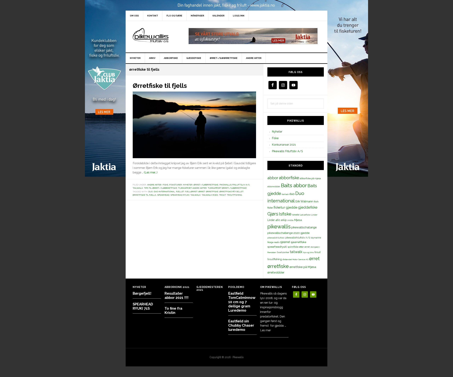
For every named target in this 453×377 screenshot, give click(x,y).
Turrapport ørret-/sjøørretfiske (227, 188)
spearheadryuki (277, 246)
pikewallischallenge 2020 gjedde (288, 233)
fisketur (279, 207)
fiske (270, 207)
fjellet (180, 191)
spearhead (163, 195)
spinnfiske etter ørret (299, 246)
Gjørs (272, 214)
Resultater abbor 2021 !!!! (176, 295)
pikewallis (279, 226)
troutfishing (234, 195)
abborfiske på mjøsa (310, 178)
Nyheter (188, 184)
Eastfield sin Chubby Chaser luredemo (241, 325)
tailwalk (195, 195)
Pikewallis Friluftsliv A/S (234, 184)
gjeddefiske (307, 207)
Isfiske (285, 214)
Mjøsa (298, 220)
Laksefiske (305, 215)
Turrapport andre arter (192, 188)
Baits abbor (294, 185)
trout (222, 195)
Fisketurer (175, 184)
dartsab (285, 194)
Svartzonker (283, 252)
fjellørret (191, 191)
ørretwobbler (275, 272)
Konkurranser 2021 (284, 144)
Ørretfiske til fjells (160, 85)
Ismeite (295, 214)
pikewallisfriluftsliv (276, 238)
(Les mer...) (150, 172)
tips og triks (308, 252)
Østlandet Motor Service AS (295, 259)
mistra (290, 220)
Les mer (265, 330)
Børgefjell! (142, 293)
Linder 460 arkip (277, 219)
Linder (314, 215)
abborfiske (289, 177)
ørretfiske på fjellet (231, 191)
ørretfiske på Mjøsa (302, 267)
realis (276, 242)
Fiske (165, 184)
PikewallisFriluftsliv (156, 36)
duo (150, 191)
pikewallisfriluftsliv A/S (297, 237)
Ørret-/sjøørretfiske (206, 184)
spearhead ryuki (179, 195)
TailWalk (138, 188)
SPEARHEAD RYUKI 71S (143, 306)
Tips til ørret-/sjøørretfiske (160, 188)
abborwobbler (273, 186)
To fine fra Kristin (173, 310)
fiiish (316, 201)
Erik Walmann (304, 201)
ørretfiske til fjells (144, 195)
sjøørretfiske (298, 242)
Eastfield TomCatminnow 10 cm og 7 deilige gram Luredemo (241, 301)
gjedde (291, 207)
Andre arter (154, 184)
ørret (201, 191)
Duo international (164, 191)
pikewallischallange (304, 227)
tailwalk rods (210, 195)
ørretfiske (212, 191)
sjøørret (285, 242)
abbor (272, 178)
